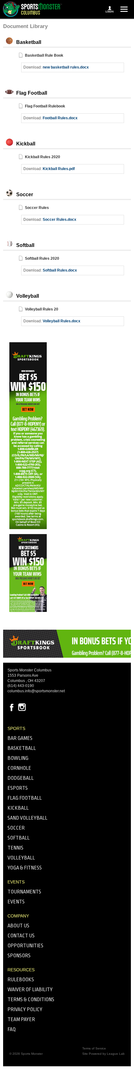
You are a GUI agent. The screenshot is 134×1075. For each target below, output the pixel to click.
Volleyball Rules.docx (61, 321)
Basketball (21, 748)
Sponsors (19, 956)
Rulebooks (20, 980)
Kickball (18, 808)
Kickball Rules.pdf (59, 169)
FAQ (11, 1029)
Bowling (17, 758)
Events (16, 902)
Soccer (16, 828)
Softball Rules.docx (60, 270)
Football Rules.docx (60, 118)
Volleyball (21, 858)
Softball (18, 838)
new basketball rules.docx (66, 67)
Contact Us (21, 936)
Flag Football (24, 798)
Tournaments (24, 892)
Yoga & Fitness (24, 868)
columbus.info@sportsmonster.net (36, 691)
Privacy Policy (24, 1009)
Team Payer (21, 1019)
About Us (18, 926)
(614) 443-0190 (20, 686)
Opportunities (25, 946)
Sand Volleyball (27, 818)
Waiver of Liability (30, 989)
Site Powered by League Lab (103, 1053)
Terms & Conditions (30, 999)
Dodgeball (20, 778)
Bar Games (19, 738)
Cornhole (19, 768)
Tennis (15, 848)
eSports (17, 788)
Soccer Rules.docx (59, 219)
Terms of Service (94, 1048)
